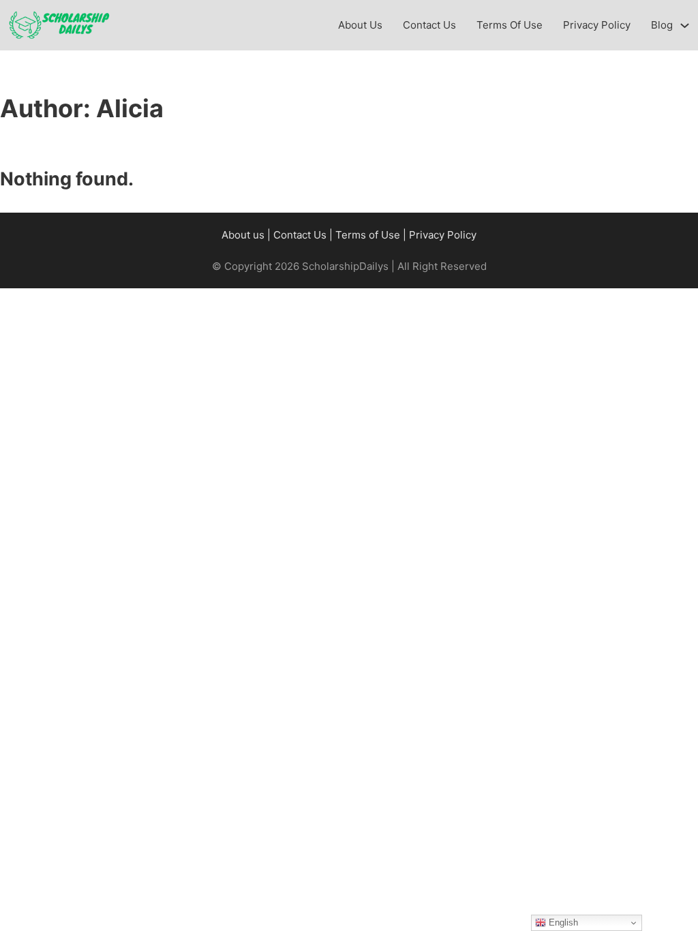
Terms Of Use (509, 24)
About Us (360, 24)
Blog (662, 24)
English (562, 922)
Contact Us (429, 24)
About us (243, 234)
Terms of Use (367, 234)
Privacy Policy (597, 24)
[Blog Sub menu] (685, 25)
